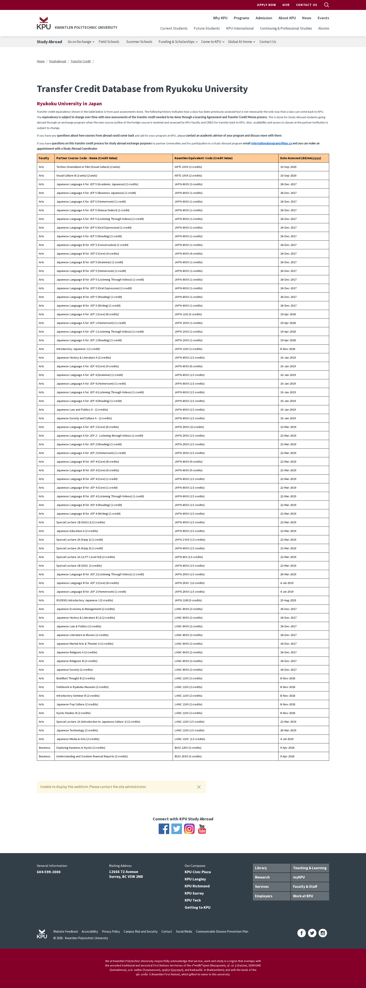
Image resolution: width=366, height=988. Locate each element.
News (306, 17)
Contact (166, 931)
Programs (241, 17)
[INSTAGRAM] (323, 933)
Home (41, 61)
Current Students (173, 28)
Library (261, 868)
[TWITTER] (312, 933)
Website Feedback (65, 931)
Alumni (323, 28)
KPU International (240, 28)
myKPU (299, 877)
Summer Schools (139, 41)
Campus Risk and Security (141, 931)
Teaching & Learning (310, 868)
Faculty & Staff (305, 886)
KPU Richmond (197, 886)
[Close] (199, 787)
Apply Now (266, 5)
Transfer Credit (81, 61)
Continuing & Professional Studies (286, 28)
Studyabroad (57, 61)
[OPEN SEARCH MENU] (326, 4)
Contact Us (306, 5)
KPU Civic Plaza (198, 871)
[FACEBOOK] (301, 933)
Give (286, 5)
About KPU (287, 17)
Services (262, 886)
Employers (263, 896)
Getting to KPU (198, 907)
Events (323, 17)
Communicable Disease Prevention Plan (222, 931)
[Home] (44, 23)
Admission (264, 17)
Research (262, 877)
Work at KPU (303, 896)
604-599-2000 (49, 871)
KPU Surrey (194, 893)
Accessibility (90, 931)
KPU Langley (195, 879)
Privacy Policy (111, 931)
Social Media (184, 931)
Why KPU (220, 17)
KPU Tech (193, 900)
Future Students (207, 28)
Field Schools (109, 41)
